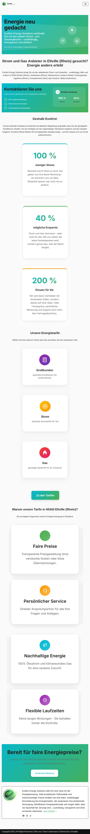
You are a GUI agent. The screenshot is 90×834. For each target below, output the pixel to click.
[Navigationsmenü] (85, 4)
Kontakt (74, 832)
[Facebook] (23, 815)
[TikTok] (30, 815)
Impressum (53, 832)
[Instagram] (27, 815)
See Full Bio (49, 811)
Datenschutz (64, 832)
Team (45, 832)
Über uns (37, 832)
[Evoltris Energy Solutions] (9, 4)
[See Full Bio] (56, 811)
